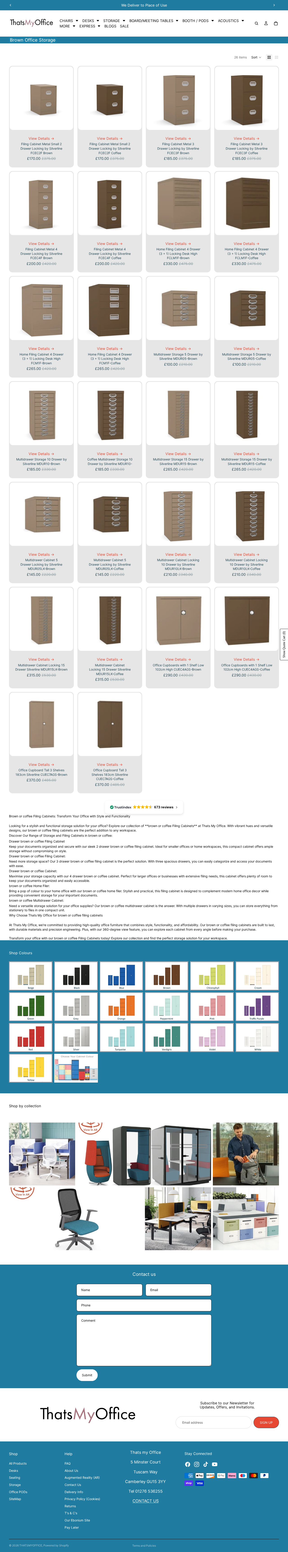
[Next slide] (274, 5)
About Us (71, 1470)
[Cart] (276, 23)
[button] (256, 57)
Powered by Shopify (56, 1545)
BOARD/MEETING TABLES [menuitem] (151, 20)
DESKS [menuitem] (88, 20)
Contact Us (73, 1485)
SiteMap (15, 1499)
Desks (13, 1470)
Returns (70, 1506)
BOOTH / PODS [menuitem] (195, 20)
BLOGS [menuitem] (110, 26)
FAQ (68, 1463)
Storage (15, 1485)
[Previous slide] (11, 5)
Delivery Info (74, 1492)
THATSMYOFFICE (30, 1545)
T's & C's (71, 1513)
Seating (14, 1477)
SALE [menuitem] (124, 26)
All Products (18, 1463)
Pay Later (72, 1527)
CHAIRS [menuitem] (66, 20)
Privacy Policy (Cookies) (82, 1499)
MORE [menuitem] (65, 26)
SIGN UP (266, 1422)
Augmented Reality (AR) (82, 1477)
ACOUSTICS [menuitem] (228, 20)
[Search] (256, 23)
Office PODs (18, 1492)
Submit (87, 1375)
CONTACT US (146, 1501)
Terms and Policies (144, 1545)
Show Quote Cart (284, 644)
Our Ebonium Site (77, 1520)
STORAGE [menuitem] (111, 20)
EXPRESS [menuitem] (87, 26)
